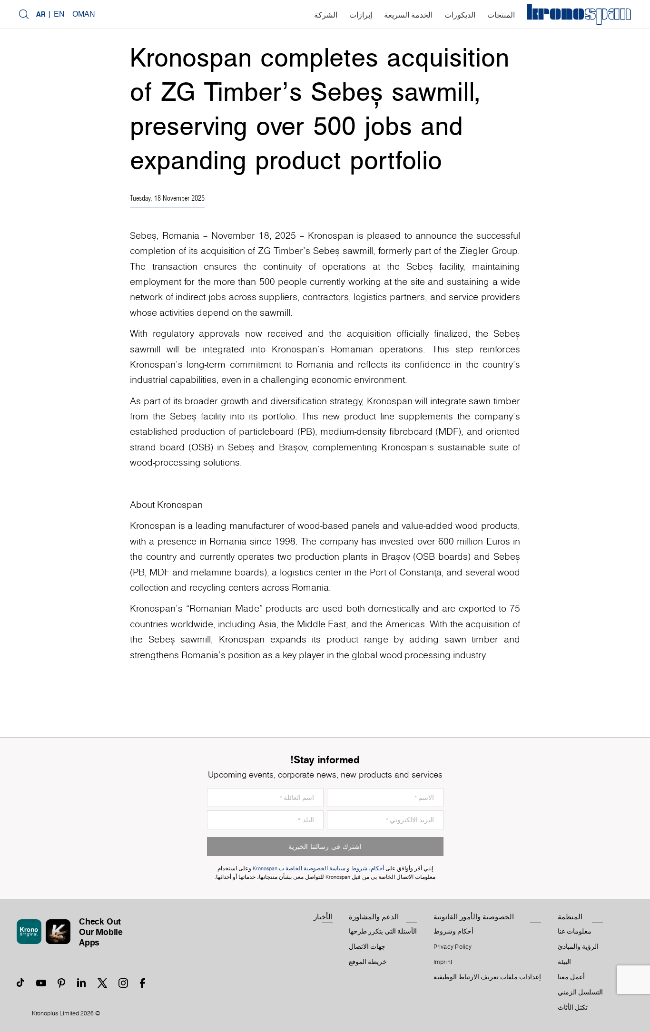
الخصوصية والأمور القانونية (473, 917)
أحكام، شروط (367, 868)
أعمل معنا (571, 977)
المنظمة (570, 917)
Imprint (443, 962)
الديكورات (459, 15)
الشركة (325, 15)
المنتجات (501, 15)
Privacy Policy (452, 947)
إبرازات (360, 15)
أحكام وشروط (453, 931)
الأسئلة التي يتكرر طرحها (383, 931)
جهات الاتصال (367, 947)
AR (41, 14)
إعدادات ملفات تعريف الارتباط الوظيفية (487, 977)
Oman (83, 14)
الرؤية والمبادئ (578, 947)
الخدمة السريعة (408, 15)
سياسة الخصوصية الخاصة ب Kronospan (298, 868)
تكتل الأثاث (573, 1008)
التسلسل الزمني (580, 992)
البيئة (564, 962)
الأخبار (323, 917)
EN (59, 14)
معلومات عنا (574, 931)
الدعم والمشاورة (374, 917)
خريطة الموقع (368, 962)
